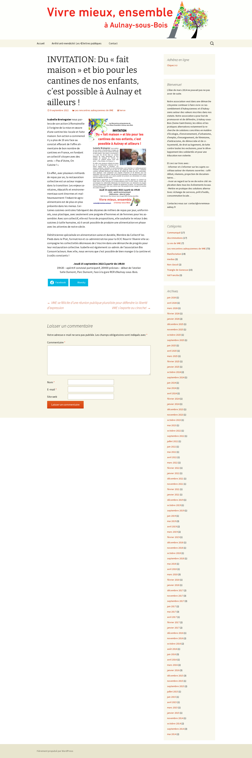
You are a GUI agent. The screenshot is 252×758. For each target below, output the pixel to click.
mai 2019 (171, 521)
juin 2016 (171, 654)
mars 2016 (172, 664)
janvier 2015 (173, 712)
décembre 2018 (175, 542)
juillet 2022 (172, 441)
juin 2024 (171, 382)
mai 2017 (171, 611)
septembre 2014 (175, 728)
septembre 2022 (175, 435)
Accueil (40, 43)
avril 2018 (172, 569)
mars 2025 (172, 356)
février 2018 (173, 579)
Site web (52, 396)
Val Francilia (173, 275)
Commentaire (56, 342)
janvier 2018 (173, 585)
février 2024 (173, 398)
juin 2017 (171, 606)
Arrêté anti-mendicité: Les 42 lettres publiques (76, 43)
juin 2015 (171, 696)
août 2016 (172, 648)
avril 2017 (172, 617)
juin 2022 (171, 446)
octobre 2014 (174, 723)
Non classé (172, 264)
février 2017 (173, 622)
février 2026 (173, 313)
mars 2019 (172, 531)
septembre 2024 (175, 377)
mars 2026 (172, 308)
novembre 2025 (175, 329)
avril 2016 (172, 659)
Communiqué (174, 232)
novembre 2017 (175, 595)
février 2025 (173, 361)
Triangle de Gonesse (177, 269)
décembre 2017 (175, 590)
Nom (51, 382)
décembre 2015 (175, 675)
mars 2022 (172, 462)
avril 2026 (172, 302)
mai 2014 (171, 734)
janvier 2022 (173, 473)
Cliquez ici (172, 65)
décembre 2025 (175, 324)
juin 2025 (171, 345)
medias (171, 259)
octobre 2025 (174, 334)
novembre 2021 (175, 483)
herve (122, 110)
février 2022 (173, 467)
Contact (113, 43)
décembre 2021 (175, 478)
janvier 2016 (173, 670)
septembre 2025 (175, 340)
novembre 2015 (175, 680)
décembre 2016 (175, 633)
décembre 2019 (175, 499)
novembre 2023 (175, 414)
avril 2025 (172, 350)
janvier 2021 (173, 494)
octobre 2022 (174, 430)
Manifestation (174, 253)
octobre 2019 (174, 505)
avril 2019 (172, 526)
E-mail (52, 389)
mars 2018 (172, 574)
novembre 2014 (175, 718)
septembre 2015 (175, 686)
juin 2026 (171, 297)
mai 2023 (171, 425)
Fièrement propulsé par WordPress (55, 751)
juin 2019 (171, 515)
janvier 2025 (173, 366)
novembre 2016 (175, 638)
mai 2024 (171, 388)
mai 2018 (171, 563)
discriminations (175, 237)
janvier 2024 (173, 404)
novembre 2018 (175, 547)
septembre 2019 (175, 510)
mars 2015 (172, 707)
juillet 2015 (172, 691)
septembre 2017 (175, 601)
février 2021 (173, 489)
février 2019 (173, 537)
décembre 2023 (175, 409)
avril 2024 (172, 393)
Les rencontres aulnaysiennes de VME (94, 110)
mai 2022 (171, 451)
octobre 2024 (174, 372)
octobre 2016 (174, 643)
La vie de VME (174, 243)
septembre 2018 (175, 558)
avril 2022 (172, 457)
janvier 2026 (173, 318)
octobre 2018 (174, 553)
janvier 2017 (173, 627)
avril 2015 (172, 702)
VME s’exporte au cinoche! (131, 308)
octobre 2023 (174, 420)
